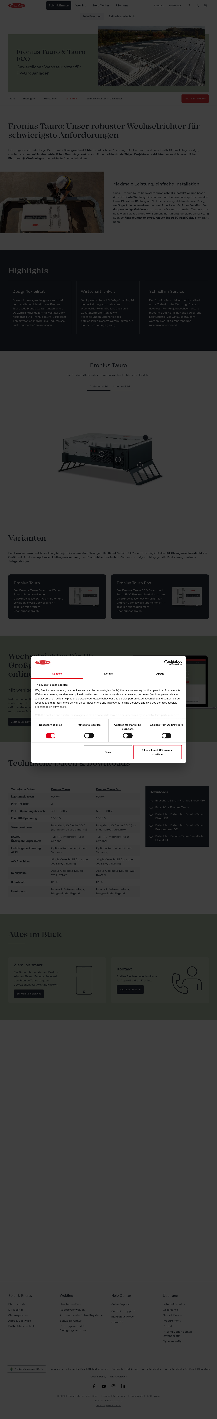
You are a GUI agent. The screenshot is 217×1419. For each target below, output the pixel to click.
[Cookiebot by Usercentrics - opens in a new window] (167, 662)
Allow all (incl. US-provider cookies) (158, 751)
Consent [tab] (57, 673)
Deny (108, 751)
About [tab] (160, 673)
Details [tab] (108, 673)
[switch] (89, 735)
